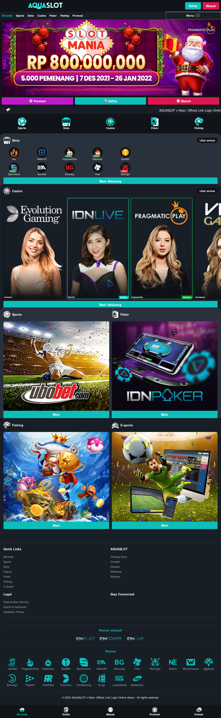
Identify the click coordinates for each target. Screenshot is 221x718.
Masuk (211, 6)
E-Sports (8, 586)
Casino (41, 16)
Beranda (7, 16)
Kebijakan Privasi (13, 612)
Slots (31, 16)
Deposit (115, 566)
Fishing (64, 16)
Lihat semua (207, 140)
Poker (53, 16)
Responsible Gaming (15, 602)
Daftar (193, 6)
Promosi (78, 16)
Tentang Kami (118, 556)
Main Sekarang (110, 181)
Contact (115, 561)
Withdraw (116, 571)
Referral (115, 576)
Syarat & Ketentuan (15, 607)
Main (56, 414)
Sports (20, 16)
